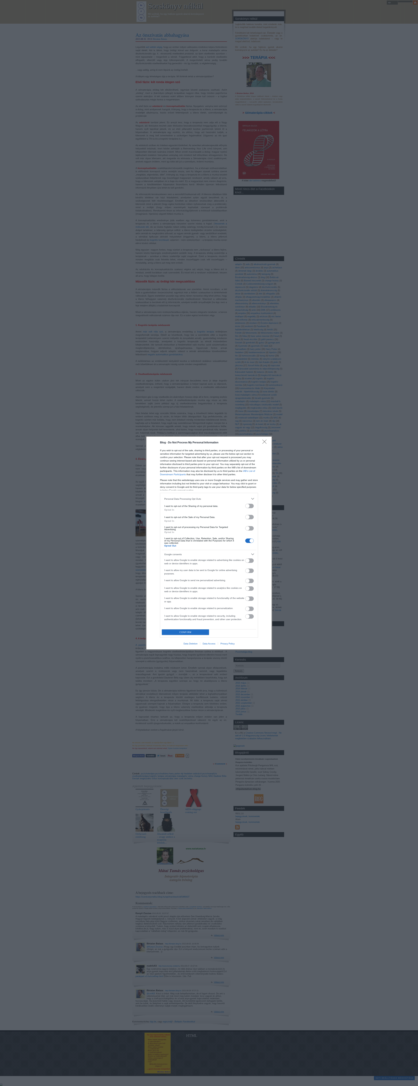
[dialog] (209, 543)
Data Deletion (191, 643)
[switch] (249, 506)
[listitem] (209, 498)
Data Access (209, 643)
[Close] (265, 443)
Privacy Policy (227, 643)
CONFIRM (185, 632)
